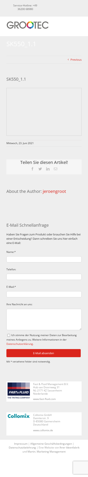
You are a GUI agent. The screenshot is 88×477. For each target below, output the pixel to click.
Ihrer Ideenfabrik (69, 447)
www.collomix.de (43, 430)
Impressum (21, 443)
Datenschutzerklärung (19, 344)
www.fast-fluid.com (44, 399)
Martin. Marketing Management (47, 451)
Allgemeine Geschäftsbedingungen (51, 443)
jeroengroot (54, 191)
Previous (76, 60)
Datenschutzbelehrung (22, 447)
